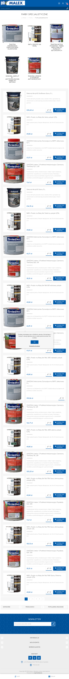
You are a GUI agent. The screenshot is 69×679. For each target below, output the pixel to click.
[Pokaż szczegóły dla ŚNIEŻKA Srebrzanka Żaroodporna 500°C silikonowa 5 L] (13, 389)
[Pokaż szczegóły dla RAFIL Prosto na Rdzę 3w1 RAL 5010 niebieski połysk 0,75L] (13, 366)
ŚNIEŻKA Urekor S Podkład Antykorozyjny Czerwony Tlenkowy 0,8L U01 (45, 261)
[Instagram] (39, 658)
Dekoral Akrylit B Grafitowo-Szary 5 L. (40, 93)
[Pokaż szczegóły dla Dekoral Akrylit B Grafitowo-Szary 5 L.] (13, 101)
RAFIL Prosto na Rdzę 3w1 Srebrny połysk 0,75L (43, 213)
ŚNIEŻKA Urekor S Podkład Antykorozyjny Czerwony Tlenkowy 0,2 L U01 (45, 165)
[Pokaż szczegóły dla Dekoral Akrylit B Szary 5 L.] (13, 197)
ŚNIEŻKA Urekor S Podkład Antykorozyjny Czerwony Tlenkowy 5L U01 (45, 406)
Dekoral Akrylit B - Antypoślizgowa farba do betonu (12, 79)
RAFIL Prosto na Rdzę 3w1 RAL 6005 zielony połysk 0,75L (44, 431)
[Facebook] (30, 658)
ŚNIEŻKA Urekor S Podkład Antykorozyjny (34, 77)
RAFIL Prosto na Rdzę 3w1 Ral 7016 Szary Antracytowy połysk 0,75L (45, 479)
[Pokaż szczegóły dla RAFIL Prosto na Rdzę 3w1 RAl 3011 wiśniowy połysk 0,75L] (13, 293)
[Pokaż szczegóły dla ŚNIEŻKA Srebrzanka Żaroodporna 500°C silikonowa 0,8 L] (13, 317)
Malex (24, 17)
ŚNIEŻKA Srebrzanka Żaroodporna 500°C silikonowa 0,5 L (45, 238)
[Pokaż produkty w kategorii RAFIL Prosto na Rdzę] (34, 34)
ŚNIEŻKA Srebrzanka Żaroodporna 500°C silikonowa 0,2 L (45, 142)
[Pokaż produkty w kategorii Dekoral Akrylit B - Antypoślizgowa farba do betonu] (12, 66)
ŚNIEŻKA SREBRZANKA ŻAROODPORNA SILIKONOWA (12, 47)
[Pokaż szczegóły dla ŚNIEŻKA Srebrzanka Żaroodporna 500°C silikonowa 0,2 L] (13, 149)
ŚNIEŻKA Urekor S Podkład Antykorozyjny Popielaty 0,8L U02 (45, 551)
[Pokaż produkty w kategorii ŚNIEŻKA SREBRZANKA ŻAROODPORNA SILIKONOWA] (12, 34)
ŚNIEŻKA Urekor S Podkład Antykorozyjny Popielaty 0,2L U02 (45, 503)
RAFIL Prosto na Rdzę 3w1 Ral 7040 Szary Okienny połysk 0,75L (44, 576)
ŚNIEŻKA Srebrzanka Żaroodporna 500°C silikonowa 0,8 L (45, 310)
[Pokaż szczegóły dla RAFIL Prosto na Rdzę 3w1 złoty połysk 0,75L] (13, 125)
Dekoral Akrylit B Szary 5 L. (36, 189)
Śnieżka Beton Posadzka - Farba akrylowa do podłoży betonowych (57, 47)
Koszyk (67, 3)
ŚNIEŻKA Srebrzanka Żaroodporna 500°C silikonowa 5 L (45, 382)
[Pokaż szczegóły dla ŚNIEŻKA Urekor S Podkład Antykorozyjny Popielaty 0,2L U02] (13, 510)
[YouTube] (34, 658)
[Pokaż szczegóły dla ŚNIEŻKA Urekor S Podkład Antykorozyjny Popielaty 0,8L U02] (13, 559)
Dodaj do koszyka (60, 110)
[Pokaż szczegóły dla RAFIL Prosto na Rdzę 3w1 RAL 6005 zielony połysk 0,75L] (13, 438)
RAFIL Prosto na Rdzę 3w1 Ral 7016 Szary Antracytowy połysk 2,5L (45, 528)
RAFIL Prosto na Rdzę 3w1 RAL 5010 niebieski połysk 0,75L (44, 358)
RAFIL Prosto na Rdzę (34, 45)
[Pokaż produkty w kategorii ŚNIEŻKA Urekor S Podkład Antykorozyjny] (34, 66)
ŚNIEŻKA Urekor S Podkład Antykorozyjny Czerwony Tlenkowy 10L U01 (45, 454)
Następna (42, 599)
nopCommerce (38, 673)
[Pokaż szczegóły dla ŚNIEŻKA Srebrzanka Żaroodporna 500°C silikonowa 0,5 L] (13, 245)
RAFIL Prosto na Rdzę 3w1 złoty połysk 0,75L (42, 117)
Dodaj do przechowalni (50, 110)
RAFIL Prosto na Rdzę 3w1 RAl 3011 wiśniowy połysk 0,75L (44, 286)
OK (35, 342)
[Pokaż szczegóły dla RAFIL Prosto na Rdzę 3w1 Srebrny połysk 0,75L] (13, 221)
